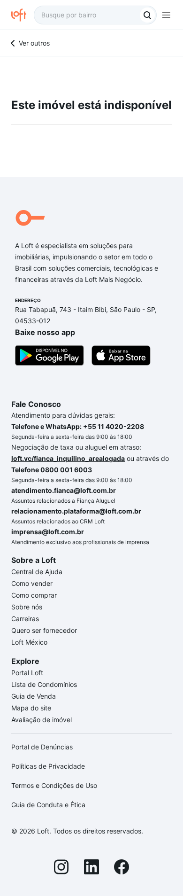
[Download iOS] (121, 356)
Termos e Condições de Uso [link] (54, 785)
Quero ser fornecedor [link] (44, 630)
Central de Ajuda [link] (36, 572)
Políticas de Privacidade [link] (48, 766)
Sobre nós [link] (26, 607)
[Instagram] (61, 868)
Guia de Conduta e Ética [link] (48, 805)
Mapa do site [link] (31, 708)
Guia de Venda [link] (33, 696)
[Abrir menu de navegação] (166, 15)
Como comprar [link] (34, 595)
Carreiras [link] (25, 619)
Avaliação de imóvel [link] (41, 720)
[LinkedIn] (91, 868)
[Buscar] (147, 15)
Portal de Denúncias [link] (42, 747)
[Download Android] (49, 356)
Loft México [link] (29, 642)
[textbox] (95, 15)
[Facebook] (121, 868)
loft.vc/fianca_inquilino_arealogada (68, 458)
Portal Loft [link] (27, 673)
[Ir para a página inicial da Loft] (22, 15)
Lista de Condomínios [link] (44, 684)
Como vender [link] (32, 583)
